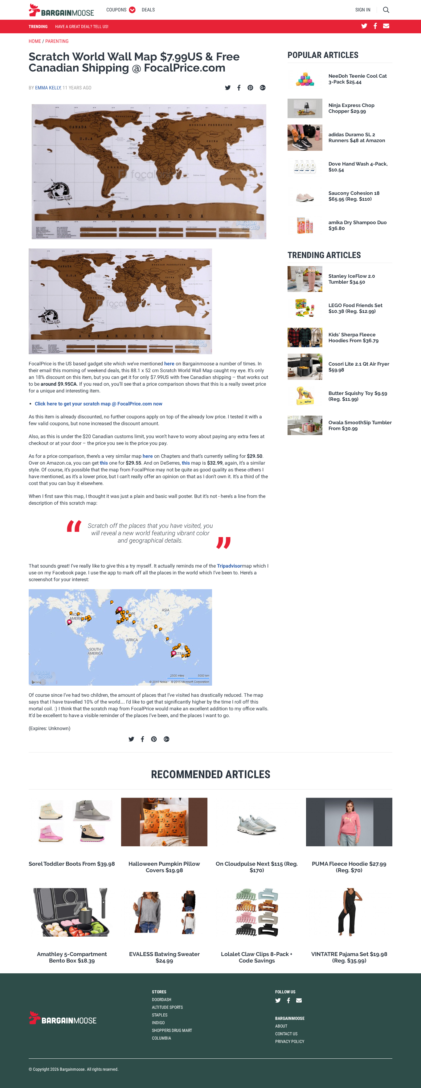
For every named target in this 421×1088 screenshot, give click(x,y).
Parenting (56, 41)
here (169, 364)
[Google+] (262, 88)
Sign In (362, 10)
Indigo (158, 1022)
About (281, 1026)
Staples (159, 1014)
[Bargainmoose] (61, 10)
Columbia (161, 1038)
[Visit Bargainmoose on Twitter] (364, 26)
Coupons (116, 10)
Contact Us (286, 1033)
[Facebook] (239, 88)
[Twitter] (228, 88)
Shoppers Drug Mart (172, 1030)
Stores (159, 991)
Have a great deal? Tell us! (81, 26)
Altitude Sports (167, 1007)
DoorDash (161, 999)
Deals (148, 10)
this (104, 463)
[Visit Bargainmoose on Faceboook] (375, 26)
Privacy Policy (289, 1041)
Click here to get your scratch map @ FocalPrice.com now (98, 404)
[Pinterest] (250, 88)
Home (35, 41)
